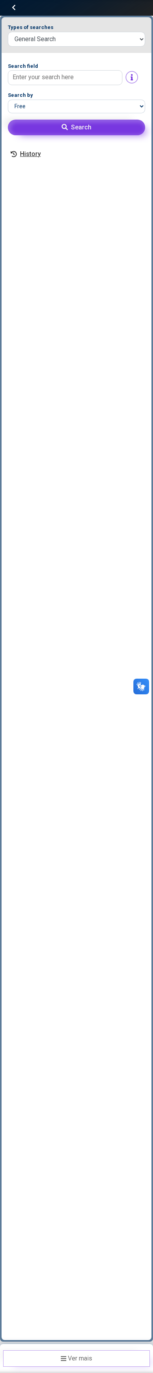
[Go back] (14, 7)
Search (81, 127)
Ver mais (80, 1358)
